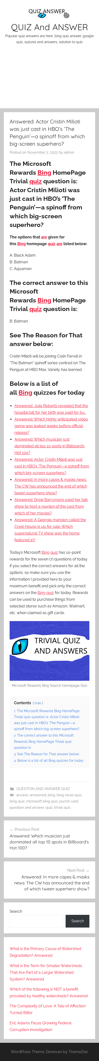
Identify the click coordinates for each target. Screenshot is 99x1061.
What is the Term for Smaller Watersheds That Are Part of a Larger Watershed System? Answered (46, 972)
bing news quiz (69, 795)
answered (38, 795)
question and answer (27, 807)
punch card (68, 801)
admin (69, 152)
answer (22, 795)
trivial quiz (62, 807)
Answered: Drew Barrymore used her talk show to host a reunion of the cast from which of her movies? (51, 506)
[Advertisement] (49, 79)
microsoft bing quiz (42, 801)
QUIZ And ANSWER (49, 27)
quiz (35, 181)
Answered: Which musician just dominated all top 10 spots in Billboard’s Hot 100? (49, 446)
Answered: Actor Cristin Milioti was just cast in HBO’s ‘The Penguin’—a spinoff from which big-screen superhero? (51, 466)
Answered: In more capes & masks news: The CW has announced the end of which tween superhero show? (50, 486)
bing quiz (17, 801)
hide (38, 703)
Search (16, 911)
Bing (44, 172)
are (44, 237)
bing (51, 795)
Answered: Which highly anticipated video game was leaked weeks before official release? (51, 426)
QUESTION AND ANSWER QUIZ (43, 789)
